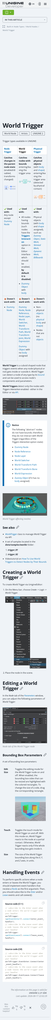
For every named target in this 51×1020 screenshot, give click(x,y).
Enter (33, 892)
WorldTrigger (11, 534)
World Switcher (22, 460)
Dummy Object (21, 478)
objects (39, 313)
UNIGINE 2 (38, 133)
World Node (10, 133)
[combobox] (31, 4)
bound (41, 374)
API (16, 392)
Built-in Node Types (15, 26)
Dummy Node (21, 447)
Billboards (38, 257)
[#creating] (21, 577)
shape (41, 170)
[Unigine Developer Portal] (13, 4)
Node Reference (22, 451)
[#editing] (21, 688)
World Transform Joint (24, 335)
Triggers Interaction (25, 238)
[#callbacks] (42, 872)
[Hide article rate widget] (30, 1008)
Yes (16, 1008)
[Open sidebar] (8, 12)
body (41, 167)
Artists (24, 133)
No (25, 1008)
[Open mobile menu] (45, 4)
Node (14, 888)
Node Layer (24, 316)
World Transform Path (24, 328)
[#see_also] (17, 527)
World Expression (23, 473)
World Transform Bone (26, 469)
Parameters (29, 695)
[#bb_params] (45, 755)
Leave (5, 895)
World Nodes (32, 26)
